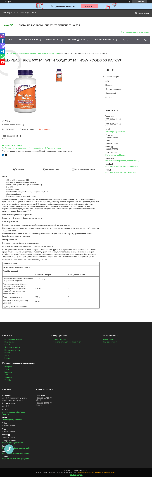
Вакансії (8, 358)
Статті (7, 355)
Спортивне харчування (103, 40)
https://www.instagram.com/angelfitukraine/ (122, 161)
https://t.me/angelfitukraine (115, 155)
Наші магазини (10, 342)
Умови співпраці (60, 339)
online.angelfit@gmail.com (115, 132)
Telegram (8, 377)
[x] (6, 156)
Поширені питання (110, 342)
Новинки (108, 85)
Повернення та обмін (13, 350)
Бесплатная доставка (13, 145)
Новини (7, 353)
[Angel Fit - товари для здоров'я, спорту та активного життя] (8, 25)
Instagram (8, 367)
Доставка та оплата (113, 89)
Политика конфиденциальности (105, 472)
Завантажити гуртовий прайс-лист (67, 342)
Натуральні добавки (76, 40)
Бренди (8, 40)
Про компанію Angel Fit (13, 339)
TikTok (7, 369)
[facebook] (3, 156)
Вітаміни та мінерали (28, 40)
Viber (6, 375)
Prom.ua (86, 470)
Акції (107, 81)
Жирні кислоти (52, 40)
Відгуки (108, 97)
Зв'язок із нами (108, 339)
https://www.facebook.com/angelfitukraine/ (122, 167)
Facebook (8, 372)
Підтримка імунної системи (48, 53)
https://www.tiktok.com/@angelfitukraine (120, 172)
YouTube (8, 380)
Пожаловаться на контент (85, 472)
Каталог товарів (12, 53)
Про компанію (111, 93)
